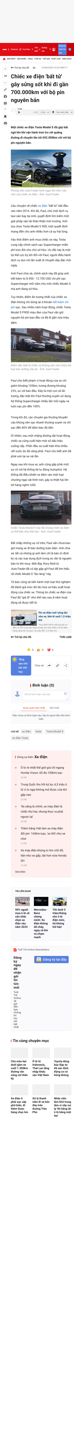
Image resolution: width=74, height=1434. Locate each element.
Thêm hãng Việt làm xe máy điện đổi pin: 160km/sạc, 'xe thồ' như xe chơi (43, 834)
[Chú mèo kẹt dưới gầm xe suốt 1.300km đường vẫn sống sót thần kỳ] (19, 1052)
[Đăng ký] (51, 959)
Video (30, 59)
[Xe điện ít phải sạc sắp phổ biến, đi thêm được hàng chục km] (19, 1089)
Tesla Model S (54, 731)
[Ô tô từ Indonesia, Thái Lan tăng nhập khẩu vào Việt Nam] (41, 1052)
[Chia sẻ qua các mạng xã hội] (65, 665)
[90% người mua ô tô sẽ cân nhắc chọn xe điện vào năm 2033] (22, 901)
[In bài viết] (5, 123)
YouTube (26, 49)
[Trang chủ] (4, 59)
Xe (34, 67)
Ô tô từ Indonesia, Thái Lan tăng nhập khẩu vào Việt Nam (40, 1068)
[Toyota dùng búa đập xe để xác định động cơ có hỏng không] (62, 1052)
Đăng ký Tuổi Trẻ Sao (62, 49)
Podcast (14, 49)
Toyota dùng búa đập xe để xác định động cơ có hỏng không (61, 1068)
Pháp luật (56, 59)
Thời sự (37, 59)
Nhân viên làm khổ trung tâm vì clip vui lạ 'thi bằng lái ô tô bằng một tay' (62, 1107)
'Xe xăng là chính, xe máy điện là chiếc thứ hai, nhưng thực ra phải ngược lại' (42, 812)
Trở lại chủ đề (21, 67)
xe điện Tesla (20, 738)
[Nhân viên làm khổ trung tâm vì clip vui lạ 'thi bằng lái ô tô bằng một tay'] (62, 1089)
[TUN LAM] (13, 111)
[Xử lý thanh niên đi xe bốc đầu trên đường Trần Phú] (41, 1089)
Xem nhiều (21, 59)
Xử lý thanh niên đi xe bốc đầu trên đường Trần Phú (41, 1105)
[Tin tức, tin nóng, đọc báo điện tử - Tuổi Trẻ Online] (5, 49)
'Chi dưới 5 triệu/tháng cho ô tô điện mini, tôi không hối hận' (59, 918)
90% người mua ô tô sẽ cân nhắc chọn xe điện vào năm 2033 (22, 918)
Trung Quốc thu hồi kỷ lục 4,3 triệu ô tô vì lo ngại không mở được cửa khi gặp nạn (44, 790)
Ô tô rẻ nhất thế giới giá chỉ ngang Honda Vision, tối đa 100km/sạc (42, 770)
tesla (38, 731)
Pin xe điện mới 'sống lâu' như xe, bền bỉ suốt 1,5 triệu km (55, 616)
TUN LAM (65, 637)
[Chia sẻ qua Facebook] (49, 665)
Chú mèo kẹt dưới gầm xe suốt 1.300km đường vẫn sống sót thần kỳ (19, 1070)
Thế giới (46, 59)
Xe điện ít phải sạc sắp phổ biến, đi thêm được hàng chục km (19, 1105)
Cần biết (36, 49)
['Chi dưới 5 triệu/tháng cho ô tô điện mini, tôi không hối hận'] (59, 901)
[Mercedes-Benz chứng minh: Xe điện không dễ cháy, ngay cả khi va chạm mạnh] (41, 901)
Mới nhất (11, 59)
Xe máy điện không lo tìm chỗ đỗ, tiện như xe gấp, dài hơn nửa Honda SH (43, 856)
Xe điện (40, 757)
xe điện (42, 206)
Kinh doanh (67, 59)
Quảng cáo (44, 49)
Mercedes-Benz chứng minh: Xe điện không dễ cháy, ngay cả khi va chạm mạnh (41, 923)
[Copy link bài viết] (57, 665)
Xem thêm (20, 871)
